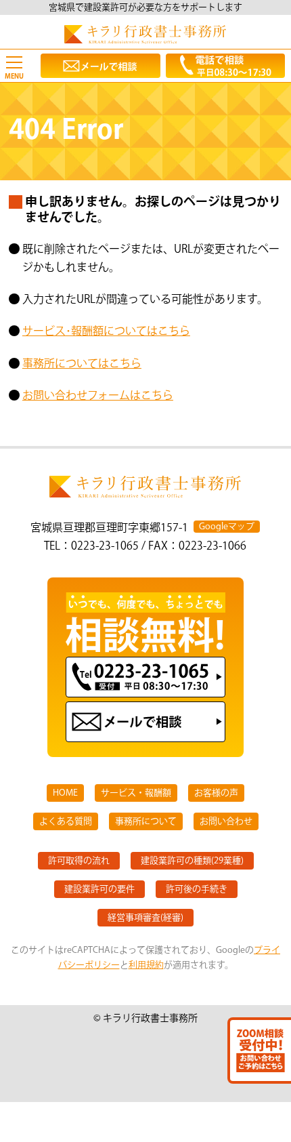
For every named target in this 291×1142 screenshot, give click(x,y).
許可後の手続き (196, 889)
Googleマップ (226, 527)
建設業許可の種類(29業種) (192, 861)
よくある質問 (65, 821)
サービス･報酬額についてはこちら (106, 332)
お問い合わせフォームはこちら (97, 396)
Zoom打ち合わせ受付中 (259, 1050)
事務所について (146, 821)
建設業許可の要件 (99, 889)
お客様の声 (216, 793)
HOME (65, 793)
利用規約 (146, 965)
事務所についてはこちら (81, 364)
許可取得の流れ (79, 861)
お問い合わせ (226, 821)
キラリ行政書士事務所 (145, 34)
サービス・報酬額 (136, 793)
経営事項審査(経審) (145, 918)
